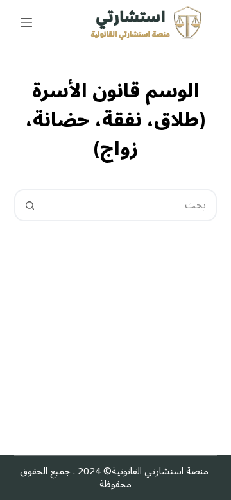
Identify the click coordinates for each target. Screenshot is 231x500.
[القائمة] (26, 22)
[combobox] (130, 205)
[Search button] (30, 205)
